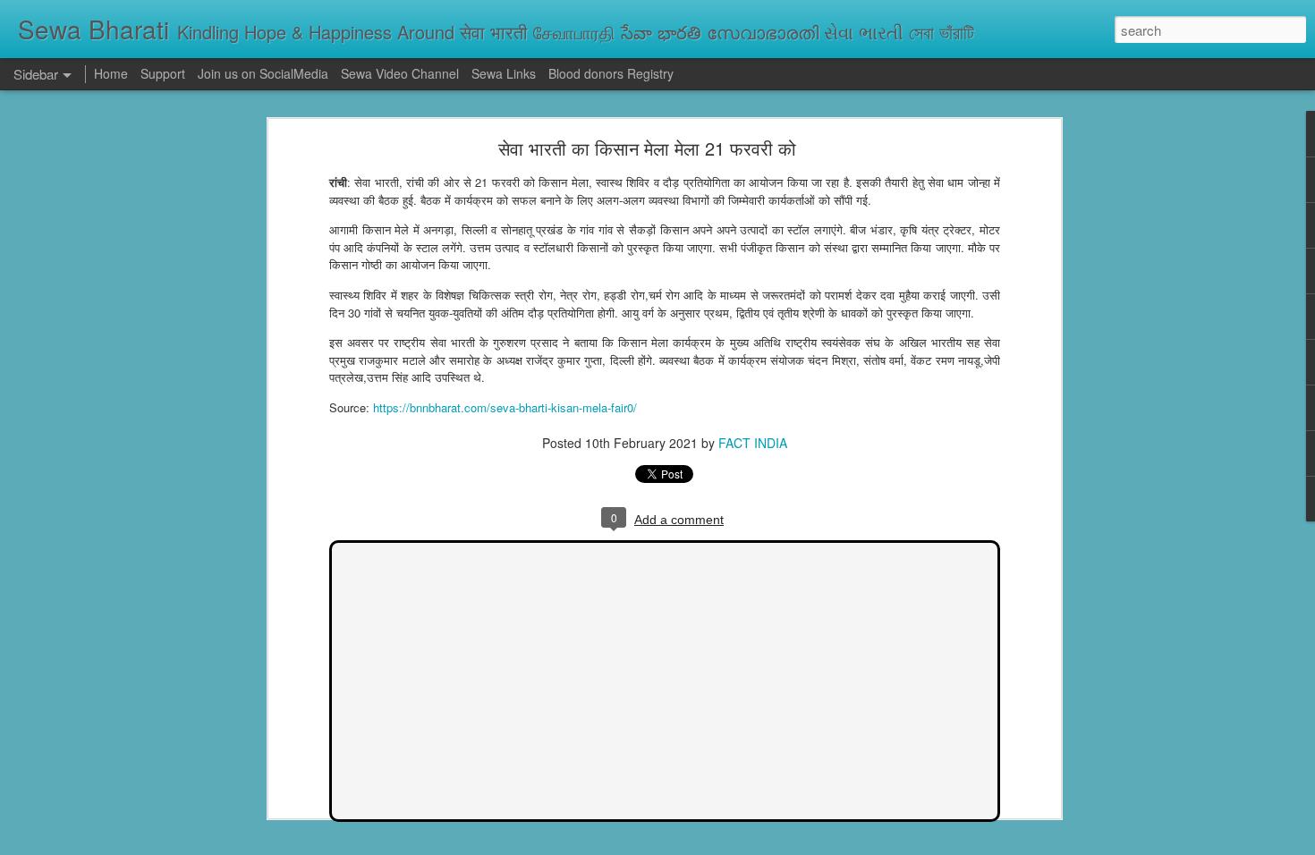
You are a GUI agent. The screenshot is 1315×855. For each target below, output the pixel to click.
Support (162, 73)
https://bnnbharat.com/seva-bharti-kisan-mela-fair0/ (505, 407)
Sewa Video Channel (400, 73)
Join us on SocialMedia (263, 73)
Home (111, 73)
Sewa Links (505, 73)
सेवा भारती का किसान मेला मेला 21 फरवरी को (647, 148)
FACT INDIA (752, 443)
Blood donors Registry (611, 73)
